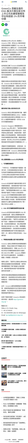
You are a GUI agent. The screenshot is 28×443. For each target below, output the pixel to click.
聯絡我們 (14, 439)
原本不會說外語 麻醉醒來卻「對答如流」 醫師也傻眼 (14, 411)
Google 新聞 (7, 439)
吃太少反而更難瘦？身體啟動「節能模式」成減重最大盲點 (14, 405)
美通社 (9, 5)
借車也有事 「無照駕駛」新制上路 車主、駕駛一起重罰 (14, 430)
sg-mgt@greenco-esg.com (14, 315)
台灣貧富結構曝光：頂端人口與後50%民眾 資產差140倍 (14, 399)
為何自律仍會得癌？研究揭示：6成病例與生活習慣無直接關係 (14, 418)
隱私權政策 (20, 439)
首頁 (2, 5)
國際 (5, 5)
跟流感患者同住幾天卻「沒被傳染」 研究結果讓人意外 (14, 424)
